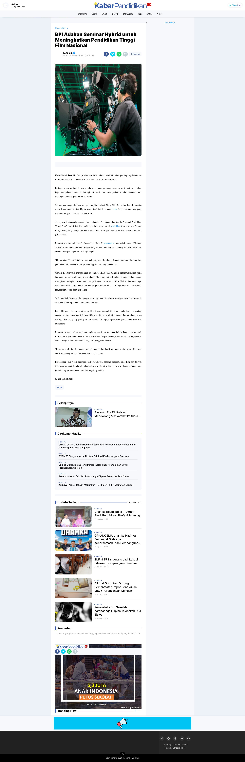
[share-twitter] (112, 54)
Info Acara (128, 13)
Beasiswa (82, 13)
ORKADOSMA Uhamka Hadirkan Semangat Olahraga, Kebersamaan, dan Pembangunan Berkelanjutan (97, 446)
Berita (94, 13)
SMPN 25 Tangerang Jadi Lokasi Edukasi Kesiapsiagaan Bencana (94, 456)
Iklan (184, 744)
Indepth (115, 13)
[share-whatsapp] (119, 54)
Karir (140, 13)
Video (159, 13)
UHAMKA (170, 22)
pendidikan (116, 226)
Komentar (135, 54)
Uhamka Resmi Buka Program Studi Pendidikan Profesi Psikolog (117, 513)
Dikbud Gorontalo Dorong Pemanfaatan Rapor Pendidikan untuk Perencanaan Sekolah (93, 466)
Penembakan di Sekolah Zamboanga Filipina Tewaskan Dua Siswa (94, 476)
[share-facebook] (106, 54)
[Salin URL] (125, 54)
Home (58, 28)
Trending (236, 5)
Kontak (177, 744)
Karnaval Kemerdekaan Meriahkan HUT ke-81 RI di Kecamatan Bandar (96, 484)
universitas (109, 243)
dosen (114, 209)
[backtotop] (122, 754)
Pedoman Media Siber (175, 748)
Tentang (167, 744)
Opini (149, 13)
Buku (104, 13)
